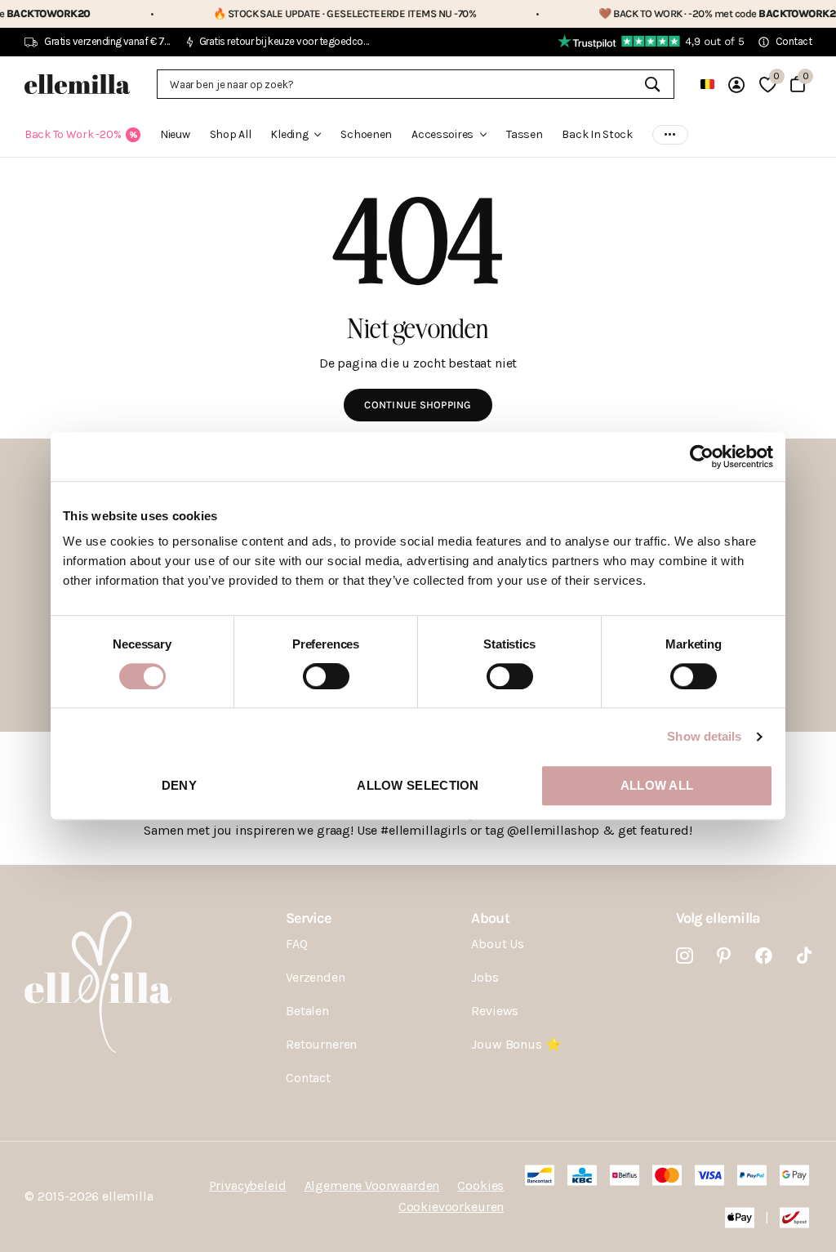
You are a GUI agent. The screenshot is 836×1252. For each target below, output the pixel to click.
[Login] (736, 84)
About (490, 918)
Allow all (657, 785)
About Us (497, 943)
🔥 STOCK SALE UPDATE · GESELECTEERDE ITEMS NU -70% (315, 13)
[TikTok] (804, 956)
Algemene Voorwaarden (372, 1185)
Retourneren (321, 1044)
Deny (179, 785)
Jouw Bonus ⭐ (516, 1044)
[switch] (326, 676)
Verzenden (315, 977)
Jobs (484, 977)
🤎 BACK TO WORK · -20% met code (690, 13)
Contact (308, 1077)
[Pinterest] (724, 956)
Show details (704, 736)
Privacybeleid (248, 1185)
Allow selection (418, 785)
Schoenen (366, 134)
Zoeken (651, 84)
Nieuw (175, 134)
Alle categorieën (295, 144)
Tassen (524, 134)
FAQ (297, 943)
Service (308, 918)
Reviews (494, 1010)
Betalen (307, 1010)
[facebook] (763, 956)
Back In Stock (597, 134)
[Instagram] (684, 956)
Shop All (230, 134)
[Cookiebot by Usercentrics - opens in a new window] (701, 456)
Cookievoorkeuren (451, 1206)
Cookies (480, 1185)
